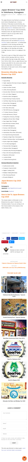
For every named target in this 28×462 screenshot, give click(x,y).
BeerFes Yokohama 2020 (14, 359)
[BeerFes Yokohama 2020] (14, 349)
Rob (11, 247)
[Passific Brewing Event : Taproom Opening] (14, 307)
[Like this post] (8, 238)
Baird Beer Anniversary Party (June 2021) (14, 338)
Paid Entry (22, 233)
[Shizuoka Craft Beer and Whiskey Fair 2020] (14, 390)
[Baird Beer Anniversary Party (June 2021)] (14, 328)
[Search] (26, 2)
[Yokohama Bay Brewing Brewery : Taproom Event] (14, 284)
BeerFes (10, 27)
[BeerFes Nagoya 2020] (14, 370)
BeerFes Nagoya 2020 (14, 380)
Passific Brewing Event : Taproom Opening (14, 317)
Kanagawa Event (6, 233)
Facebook (11, 191)
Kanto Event (15, 233)
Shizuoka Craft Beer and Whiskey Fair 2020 (14, 401)
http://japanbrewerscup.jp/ (15, 188)
